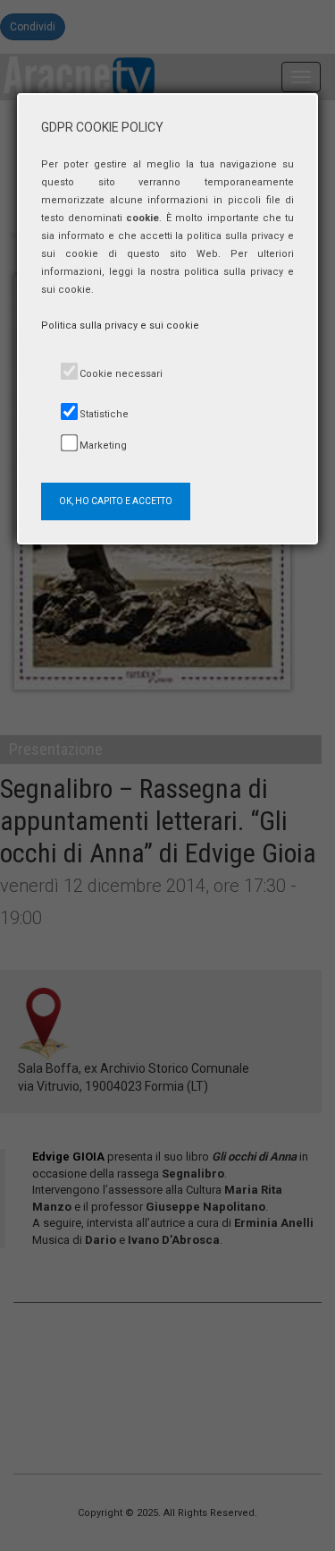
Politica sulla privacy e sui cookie (120, 325)
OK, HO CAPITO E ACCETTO (115, 501)
